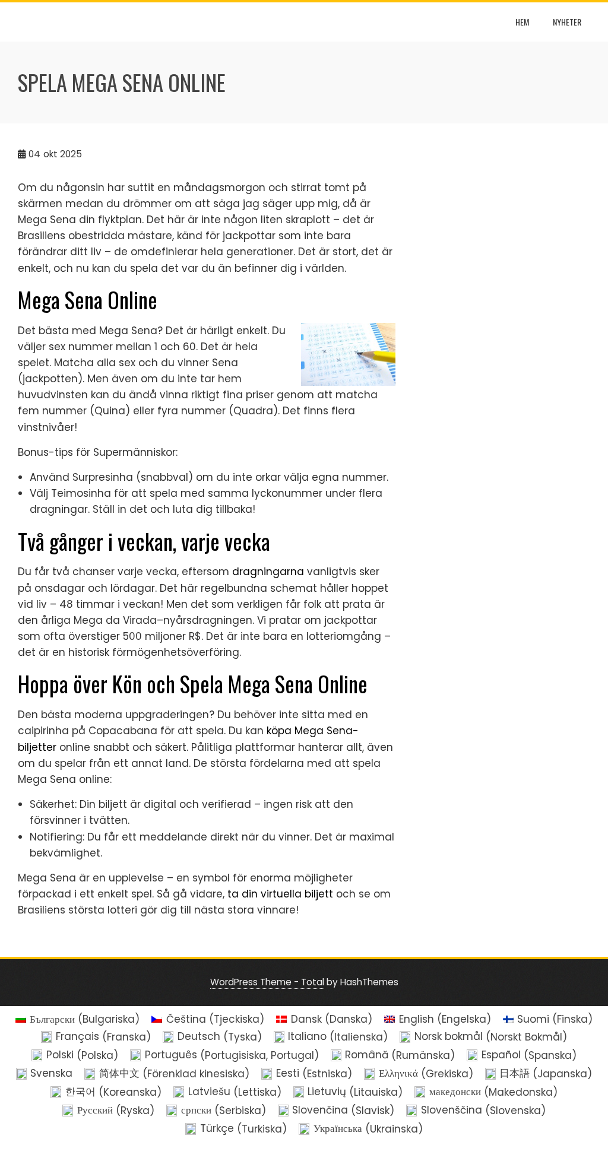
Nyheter (567, 21)
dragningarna (268, 571)
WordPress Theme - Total (267, 982)
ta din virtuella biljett (280, 894)
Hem (522, 21)
